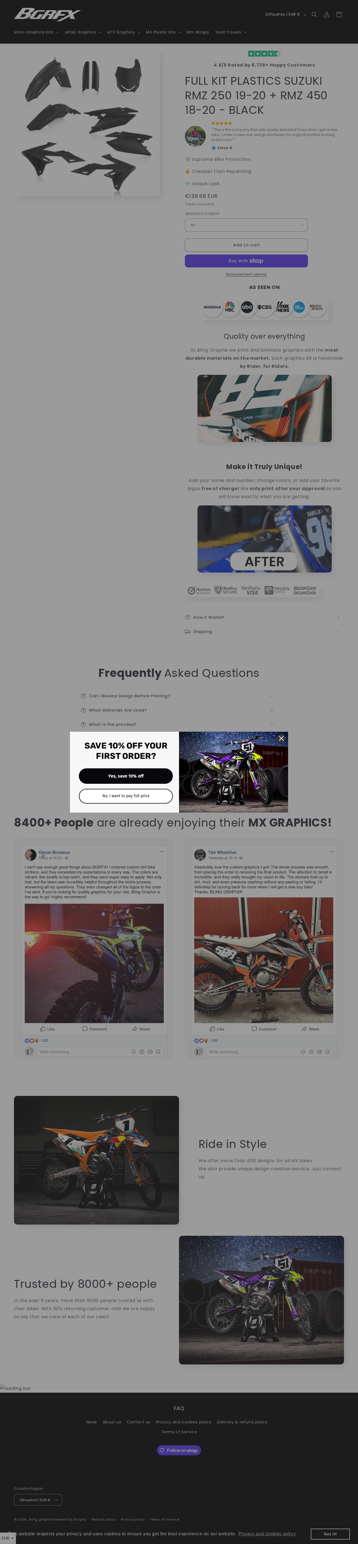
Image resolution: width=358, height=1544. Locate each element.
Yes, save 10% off (126, 776)
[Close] (281, 738)
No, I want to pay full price (126, 796)
